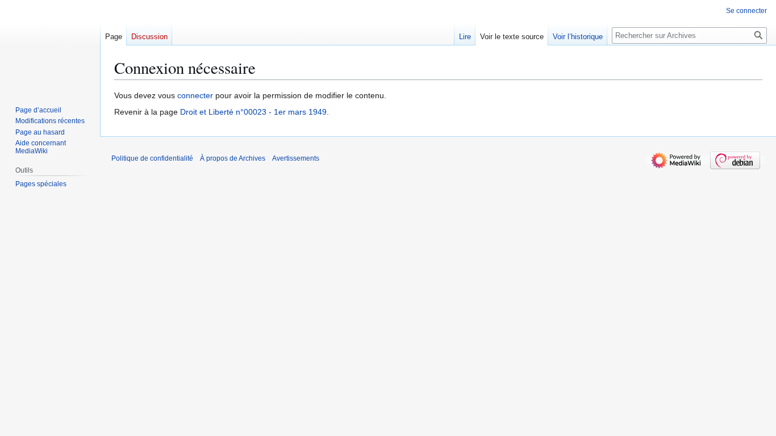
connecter (195, 95)
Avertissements (295, 158)
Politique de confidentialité (152, 158)
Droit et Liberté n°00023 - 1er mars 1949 (253, 111)
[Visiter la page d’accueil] (50, 45)
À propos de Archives (232, 158)
